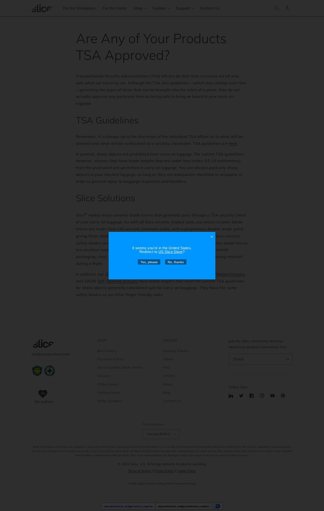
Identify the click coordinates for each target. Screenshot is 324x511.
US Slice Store (170, 251)
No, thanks (176, 262)
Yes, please (149, 262)
